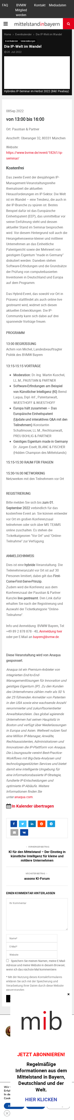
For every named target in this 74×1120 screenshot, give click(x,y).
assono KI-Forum (37, 878)
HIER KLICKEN (41, 1099)
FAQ (5, 5)
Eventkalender (11, 41)
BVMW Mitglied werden (21, 10)
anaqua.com (23, 797)
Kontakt (39, 5)
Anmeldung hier (50, 631)
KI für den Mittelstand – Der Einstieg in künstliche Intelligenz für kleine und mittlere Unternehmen (37, 856)
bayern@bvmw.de (46, 637)
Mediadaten (57, 5)
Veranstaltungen (28, 41)
